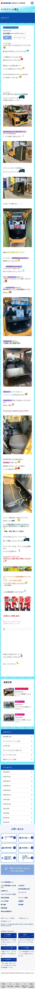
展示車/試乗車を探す (24, 889)
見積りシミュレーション (25, 935)
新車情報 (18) (7, 736)
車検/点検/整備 (5, 897)
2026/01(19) (7, 804)
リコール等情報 (25, 948)
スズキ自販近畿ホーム (7, 882)
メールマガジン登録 (7, 948)
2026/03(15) (7, 795)
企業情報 (20, 901)
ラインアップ (22, 892)
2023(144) (6, 817)
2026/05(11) (7, 786)
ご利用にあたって (23, 918)
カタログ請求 (4, 901)
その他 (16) (6, 745)
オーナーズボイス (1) (9, 755)
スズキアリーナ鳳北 (9, 9)
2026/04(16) (7, 790)
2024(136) (6, 813)
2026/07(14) (7, 776)
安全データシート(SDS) (7, 918)
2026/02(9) (6, 799)
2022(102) (6, 822)
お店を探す (21, 885)
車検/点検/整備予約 (6, 911)
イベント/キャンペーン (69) (11, 741)
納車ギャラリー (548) (9, 759)
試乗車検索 (4, 908)
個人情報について (6, 921)
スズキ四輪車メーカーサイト (7, 935)
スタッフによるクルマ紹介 (8, 894)
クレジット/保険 (23, 897)
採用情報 (20, 904)
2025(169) (6, 808)
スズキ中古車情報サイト (7, 959)
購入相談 (3, 904)
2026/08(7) (6, 772)
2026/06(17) (7, 781)
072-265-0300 (17, 871)
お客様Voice (4, 891)
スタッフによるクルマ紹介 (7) (12, 750)
